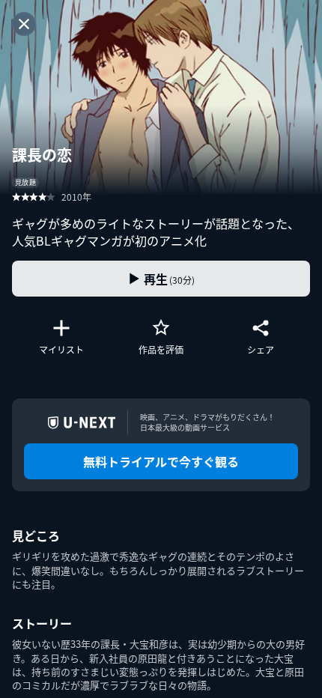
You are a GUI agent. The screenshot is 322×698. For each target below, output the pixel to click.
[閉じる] (24, 24)
